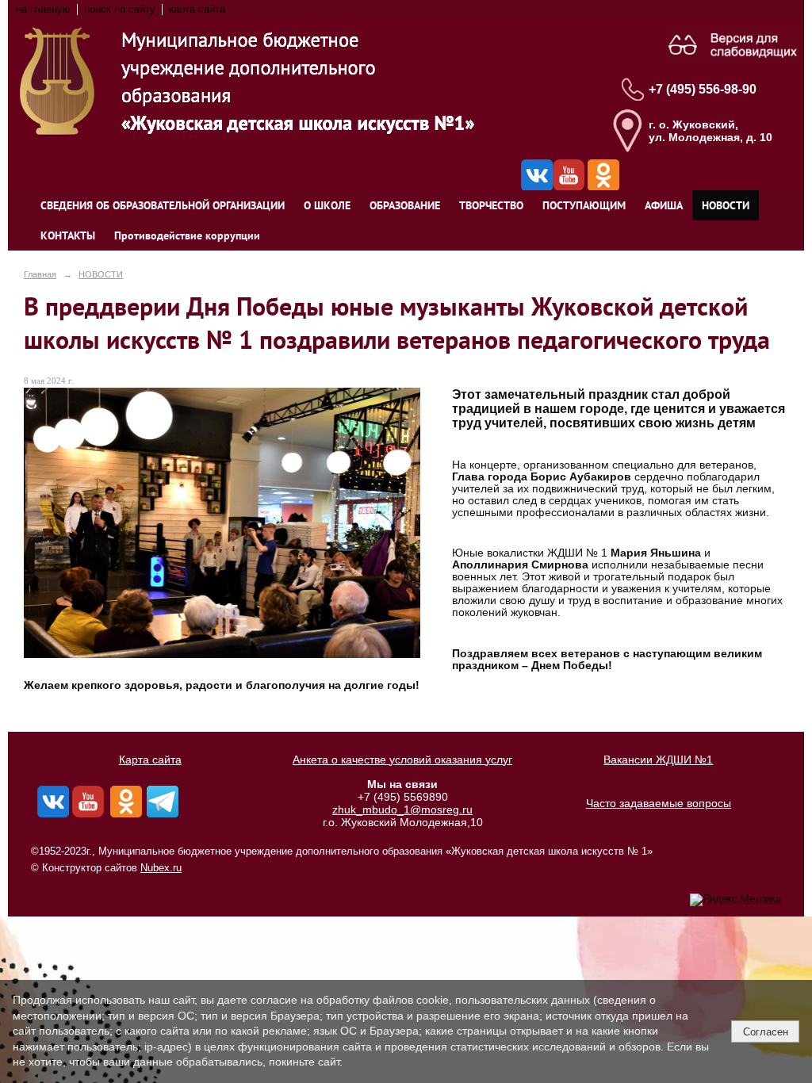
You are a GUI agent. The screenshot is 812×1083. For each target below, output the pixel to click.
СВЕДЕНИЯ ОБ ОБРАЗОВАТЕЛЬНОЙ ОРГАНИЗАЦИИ (162, 205)
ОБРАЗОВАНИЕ (405, 205)
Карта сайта (150, 759)
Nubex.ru (161, 868)
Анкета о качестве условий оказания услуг (402, 759)
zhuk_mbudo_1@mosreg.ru (402, 809)
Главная (40, 274)
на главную (43, 9)
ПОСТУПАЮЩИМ (584, 205)
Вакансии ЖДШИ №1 (658, 759)
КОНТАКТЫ (67, 235)
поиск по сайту (119, 9)
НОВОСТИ (725, 205)
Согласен (765, 1032)
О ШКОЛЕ (327, 205)
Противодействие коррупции (187, 235)
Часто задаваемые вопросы (658, 803)
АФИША (664, 205)
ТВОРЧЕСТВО (491, 205)
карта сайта (197, 9)
